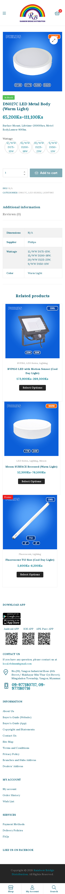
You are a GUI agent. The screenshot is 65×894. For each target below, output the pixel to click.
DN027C (22, 192)
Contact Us (9, 735)
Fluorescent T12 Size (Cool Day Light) (29, 559)
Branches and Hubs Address (19, 760)
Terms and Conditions (16, 748)
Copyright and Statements (19, 729)
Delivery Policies (13, 830)
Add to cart (48, 173)
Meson (42, 460)
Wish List (8, 801)
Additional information (21, 207)
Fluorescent (25, 554)
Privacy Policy (11, 754)
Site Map (8, 741)
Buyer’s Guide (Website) (17, 717)
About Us (8, 711)
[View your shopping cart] (57, 12)
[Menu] (6, 13)
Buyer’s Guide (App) (14, 723)
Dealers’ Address (13, 766)
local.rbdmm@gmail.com (17, 663)
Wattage (8, 138)
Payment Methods (14, 824)
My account (9, 789)
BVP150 (21, 363)
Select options (32, 387)
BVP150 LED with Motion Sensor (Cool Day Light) (32, 371)
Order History (11, 795)
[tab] (32, 207)
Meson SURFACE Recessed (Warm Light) (31, 466)
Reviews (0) (12, 214)
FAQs (6, 836)
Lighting (48, 192)
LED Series (35, 192)
